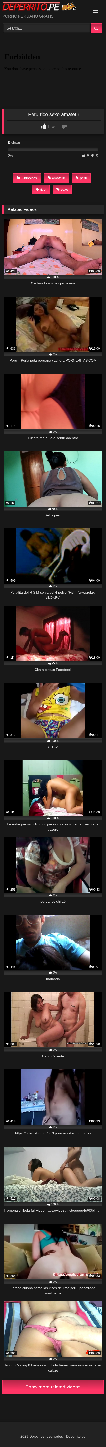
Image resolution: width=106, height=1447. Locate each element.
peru (83, 178)
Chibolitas (29, 178)
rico (43, 189)
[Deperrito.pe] (43, 7)
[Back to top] (90, 1432)
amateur (58, 178)
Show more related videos (53, 1386)
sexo (64, 189)
